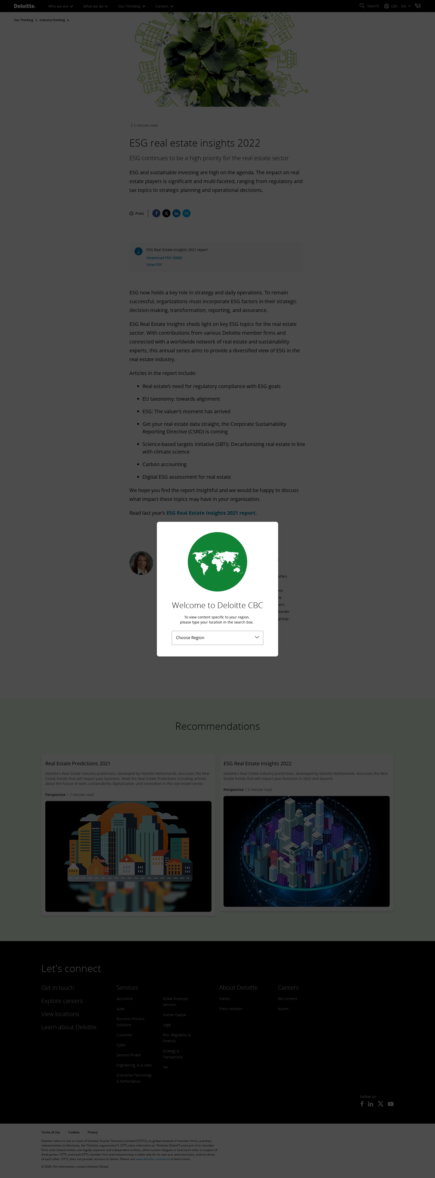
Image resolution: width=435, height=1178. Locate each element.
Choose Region (190, 637)
